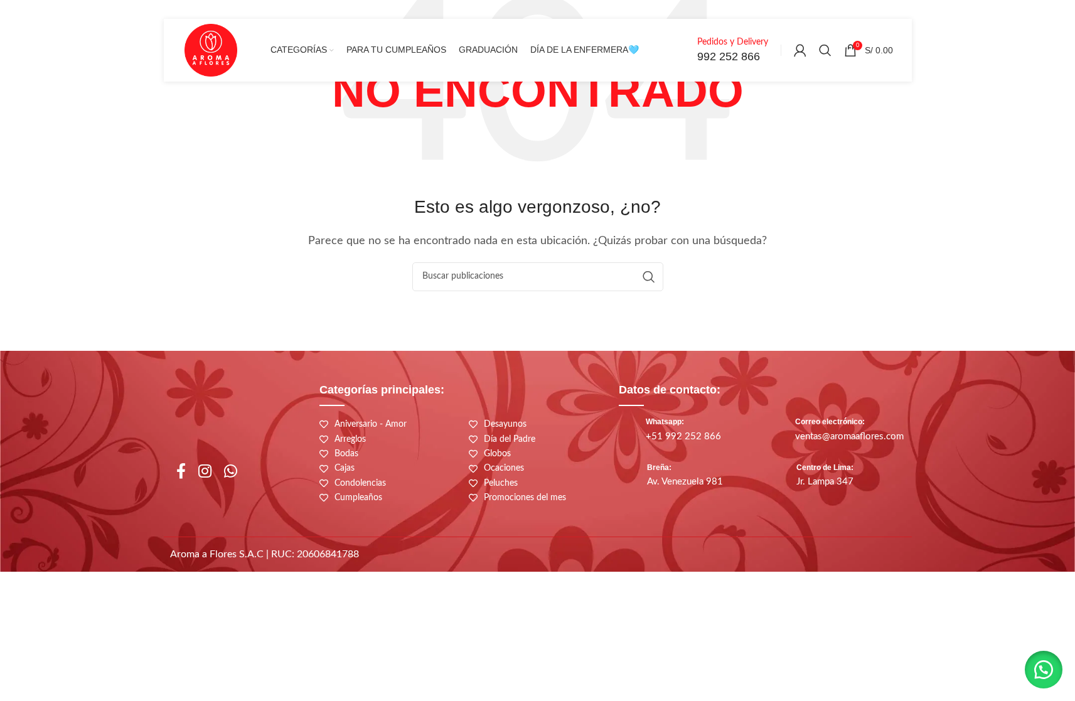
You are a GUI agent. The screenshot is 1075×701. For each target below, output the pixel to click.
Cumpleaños (358, 497)
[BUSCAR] (648, 276)
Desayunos (505, 424)
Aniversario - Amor (370, 424)
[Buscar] (825, 50)
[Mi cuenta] (800, 50)
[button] (1043, 669)
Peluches (501, 483)
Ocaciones (504, 468)
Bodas (346, 453)
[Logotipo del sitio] (211, 50)
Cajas (344, 468)
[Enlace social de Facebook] (181, 472)
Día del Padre (509, 439)
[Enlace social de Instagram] (205, 472)
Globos (497, 453)
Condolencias (360, 483)
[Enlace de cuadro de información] (718, 50)
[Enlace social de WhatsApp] (230, 472)
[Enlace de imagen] (724, 557)
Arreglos (350, 439)
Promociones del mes (525, 497)
